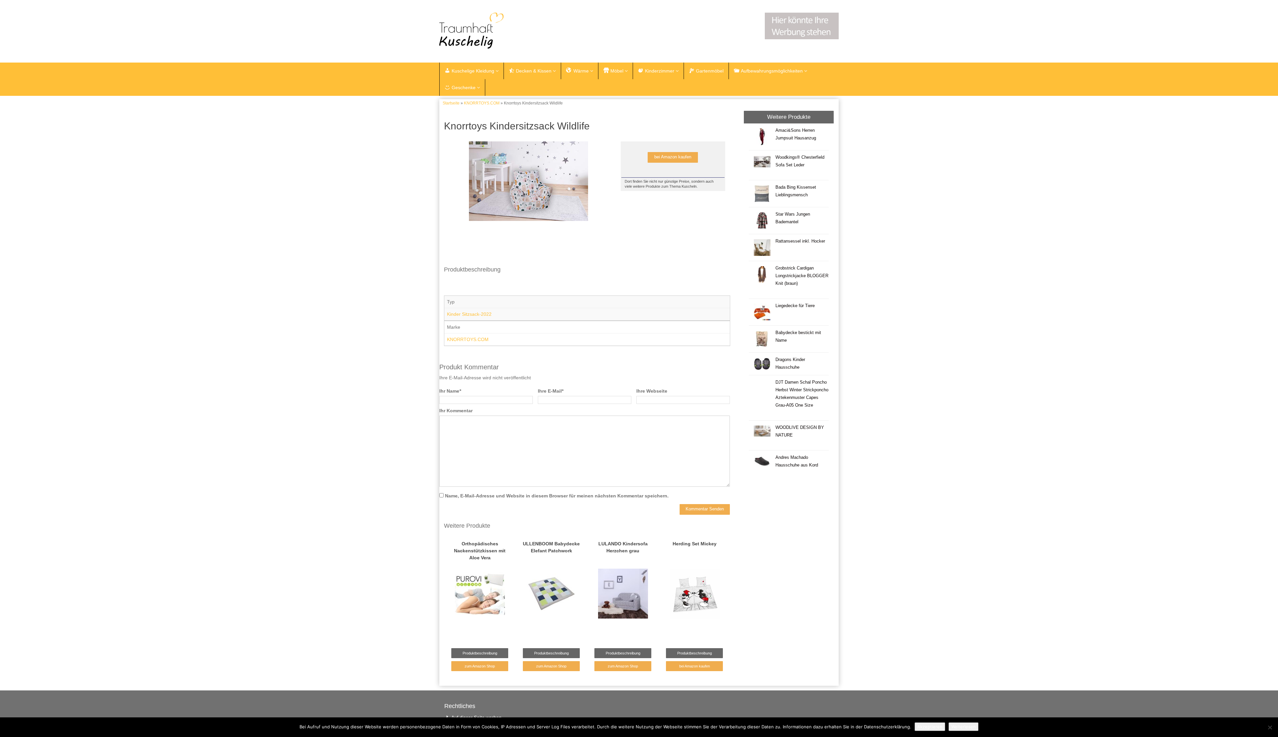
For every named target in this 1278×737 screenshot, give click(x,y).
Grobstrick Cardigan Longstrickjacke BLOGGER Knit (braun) (801, 276)
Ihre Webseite (651, 391)
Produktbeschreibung (480, 653)
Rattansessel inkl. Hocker (800, 241)
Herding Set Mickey (695, 543)
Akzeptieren (930, 726)
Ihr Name (450, 391)
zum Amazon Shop (480, 666)
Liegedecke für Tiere (795, 305)
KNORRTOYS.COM (482, 103)
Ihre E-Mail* (550, 391)
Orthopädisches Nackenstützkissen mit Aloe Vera (480, 550)
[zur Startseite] (522, 31)
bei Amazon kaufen (672, 157)
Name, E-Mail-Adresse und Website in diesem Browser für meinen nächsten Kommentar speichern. (557, 495)
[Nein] (1269, 727)
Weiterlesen (963, 726)
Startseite (451, 103)
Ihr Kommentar (456, 410)
